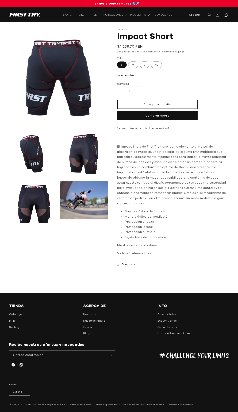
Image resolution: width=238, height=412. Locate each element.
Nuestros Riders (94, 320)
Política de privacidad (106, 404)
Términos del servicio (132, 404)
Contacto (90, 327)
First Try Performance (29, 404)
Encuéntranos (167, 320)
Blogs (87, 333)
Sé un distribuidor (170, 327)
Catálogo (15, 314)
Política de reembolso (80, 404)
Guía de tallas (125, 75)
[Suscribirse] (111, 355)
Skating (14, 327)
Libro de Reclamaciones (174, 333)
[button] (68, 15)
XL (156, 64)
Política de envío (155, 404)
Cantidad (123, 83)
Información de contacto (181, 404)
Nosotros (89, 314)
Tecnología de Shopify (53, 404)
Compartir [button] (128, 264)
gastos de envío (132, 51)
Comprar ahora (157, 115)
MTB (12, 320)
